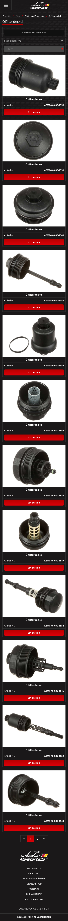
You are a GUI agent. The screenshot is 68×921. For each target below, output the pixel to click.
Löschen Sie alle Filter (34, 32)
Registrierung (34, 899)
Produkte (7, 16)
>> (44, 838)
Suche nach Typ (12, 40)
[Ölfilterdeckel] (34, 76)
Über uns (34, 873)
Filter (17, 16)
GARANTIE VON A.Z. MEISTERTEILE (34, 908)
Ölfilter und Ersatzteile (34, 16)
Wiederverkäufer (34, 878)
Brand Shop (34, 883)
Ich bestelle (34, 112)
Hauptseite (34, 868)
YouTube (36, 894)
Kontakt (34, 888)
